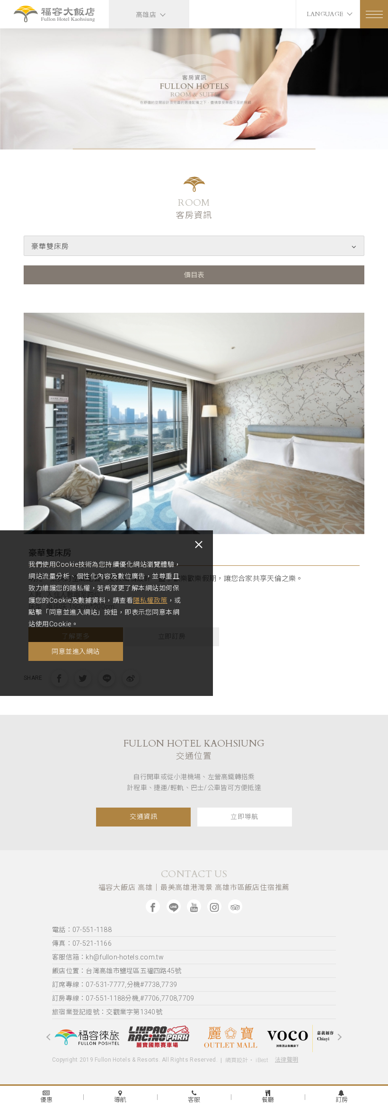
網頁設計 (236, 1060)
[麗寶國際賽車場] (87, 1037)
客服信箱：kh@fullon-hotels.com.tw (108, 957)
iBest (262, 1060)
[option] (194, 88)
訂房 (341, 1099)
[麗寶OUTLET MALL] (158, 1037)
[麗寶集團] (300, 1037)
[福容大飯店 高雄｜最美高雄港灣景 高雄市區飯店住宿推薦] (54, 15)
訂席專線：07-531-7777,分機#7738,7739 (114, 984)
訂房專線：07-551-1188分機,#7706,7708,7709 (123, 998)
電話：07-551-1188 (82, 929)
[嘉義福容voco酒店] (229, 1037)
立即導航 (244, 816)
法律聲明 (286, 1059)
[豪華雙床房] (194, 423)
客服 (194, 1099)
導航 (120, 1099)
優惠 (46, 1099)
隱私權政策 (150, 600)
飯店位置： (117, 971)
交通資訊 (144, 816)
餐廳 (268, 1099)
